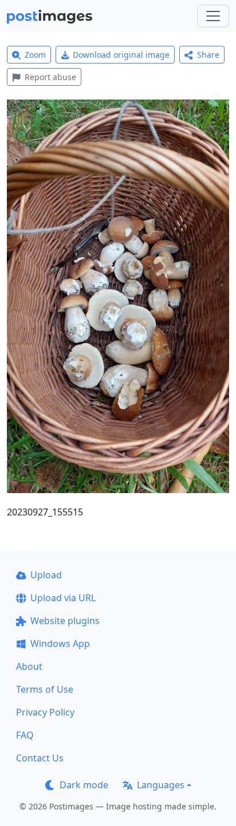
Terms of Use (44, 689)
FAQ (25, 735)
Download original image (121, 54)
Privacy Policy (45, 712)
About (29, 666)
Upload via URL (63, 597)
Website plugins (65, 620)
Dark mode (84, 785)
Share (208, 54)
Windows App (60, 643)
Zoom (35, 54)
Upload (46, 575)
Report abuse (50, 77)
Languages (160, 785)
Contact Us (40, 758)
